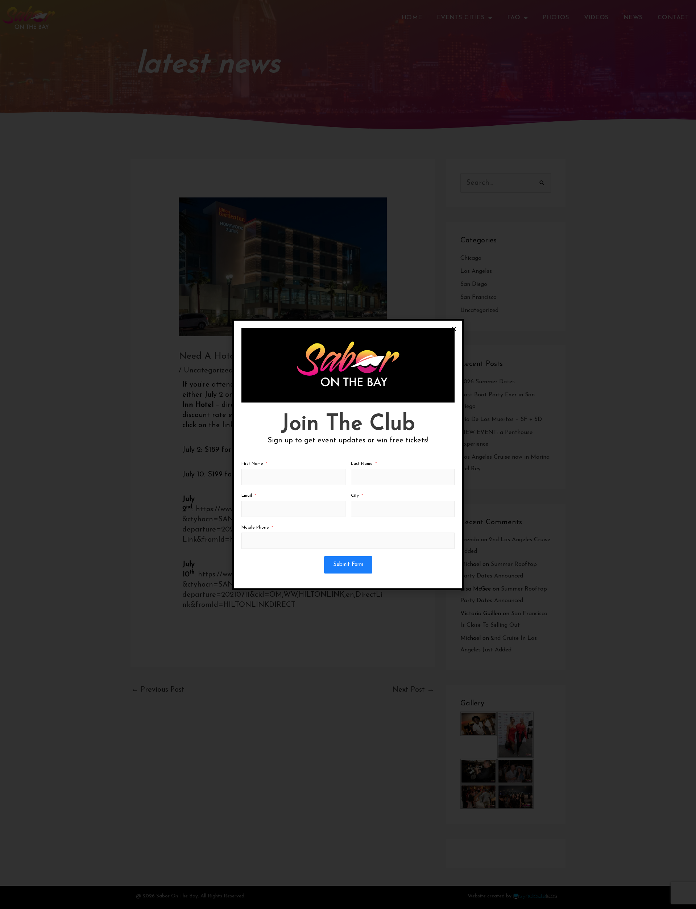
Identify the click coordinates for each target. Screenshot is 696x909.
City (355, 495)
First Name (252, 464)
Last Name (362, 464)
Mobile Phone (255, 527)
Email (246, 495)
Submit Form (348, 564)
